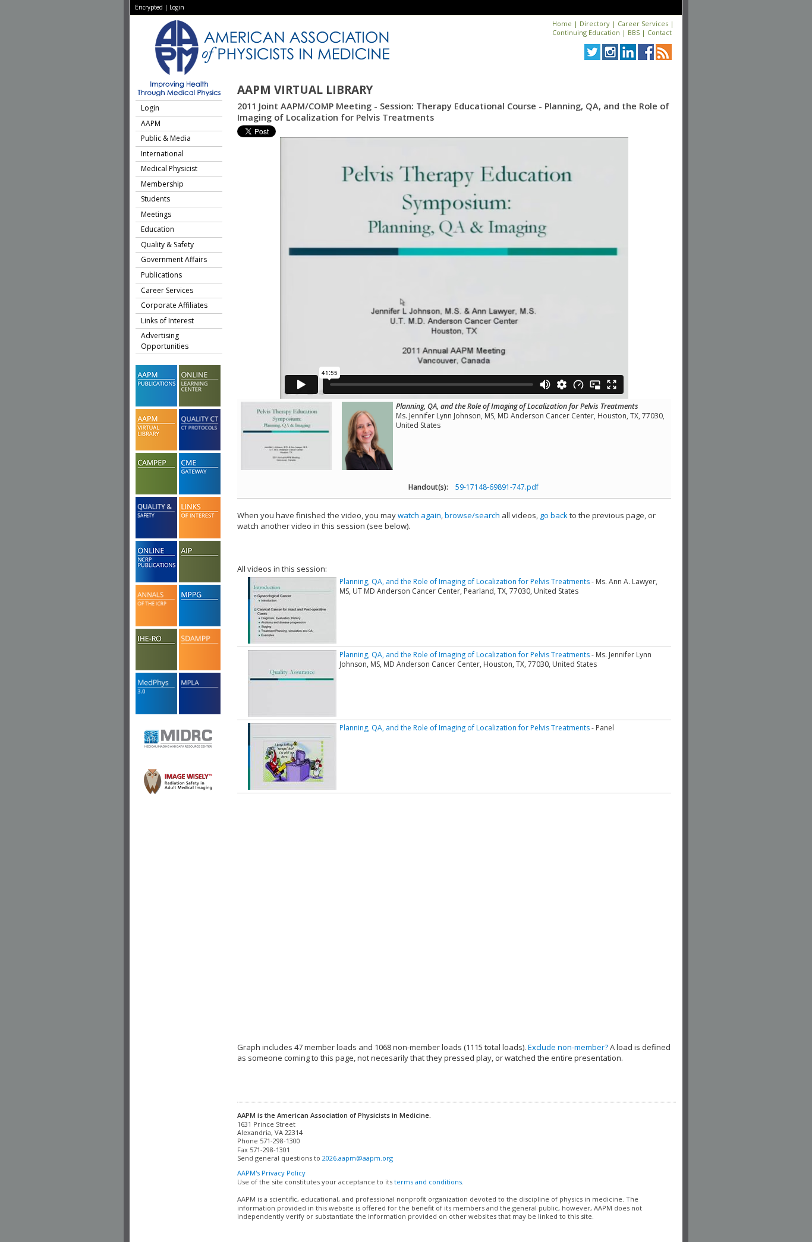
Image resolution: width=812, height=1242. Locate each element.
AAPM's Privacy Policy (271, 1172)
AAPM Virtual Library (305, 89)
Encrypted (149, 7)
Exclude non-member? (568, 1047)
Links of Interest (167, 321)
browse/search (472, 515)
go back (554, 515)
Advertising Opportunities (164, 340)
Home (562, 23)
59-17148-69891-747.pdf (497, 487)
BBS (634, 32)
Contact (659, 32)
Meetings (156, 214)
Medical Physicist (169, 168)
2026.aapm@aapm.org (357, 1157)
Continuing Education (586, 32)
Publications (161, 275)
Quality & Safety (167, 244)
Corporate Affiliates (174, 305)
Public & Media (166, 138)
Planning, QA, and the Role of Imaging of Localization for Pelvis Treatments (464, 581)
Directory (595, 23)
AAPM (150, 123)
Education (157, 229)
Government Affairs (174, 259)
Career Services (643, 23)
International (162, 154)
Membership (162, 184)
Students (155, 199)
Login (176, 7)
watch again (419, 515)
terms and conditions (428, 1181)
